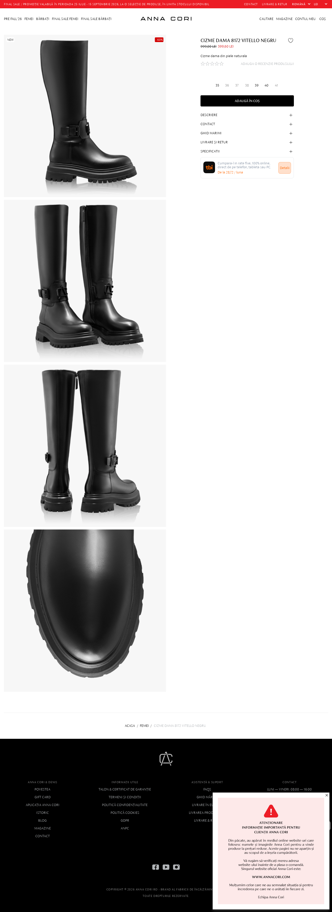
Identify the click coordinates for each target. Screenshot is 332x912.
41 (276, 85)
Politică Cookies (124, 813)
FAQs (207, 789)
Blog (42, 820)
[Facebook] (155, 871)
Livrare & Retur (207, 820)
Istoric (42, 813)
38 (247, 85)
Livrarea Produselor (207, 813)
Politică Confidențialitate (125, 805)
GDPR (125, 820)
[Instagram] (176, 871)
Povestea (42, 789)
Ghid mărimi (207, 797)
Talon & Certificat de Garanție (125, 789)
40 (266, 85)
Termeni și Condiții (125, 797)
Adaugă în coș (247, 101)
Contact (42, 836)
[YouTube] (166, 871)
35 (217, 85)
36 (227, 85)
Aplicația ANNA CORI (42, 805)
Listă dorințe (291, 40)
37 (237, 85)
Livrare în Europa (207, 805)
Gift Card (42, 797)
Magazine (42, 828)
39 (257, 85)
